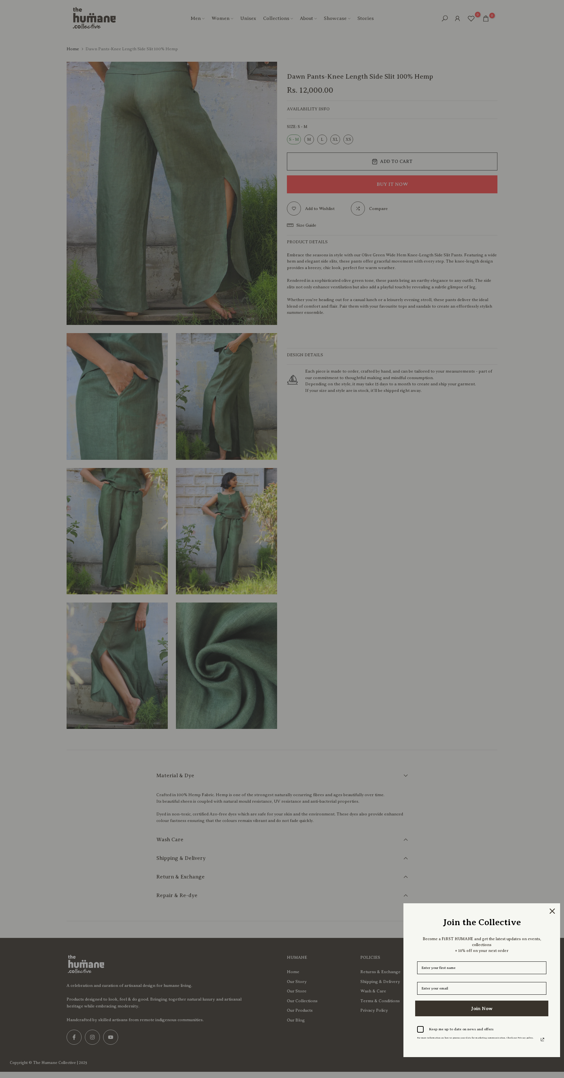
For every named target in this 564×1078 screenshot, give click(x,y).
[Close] (552, 911)
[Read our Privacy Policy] (542, 1039)
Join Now (482, 1008)
